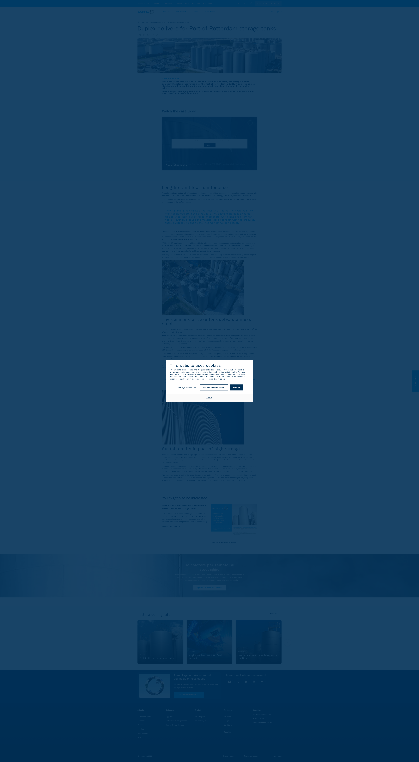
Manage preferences (187, 387)
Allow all (236, 387)
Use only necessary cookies (214, 387)
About (209, 398)
